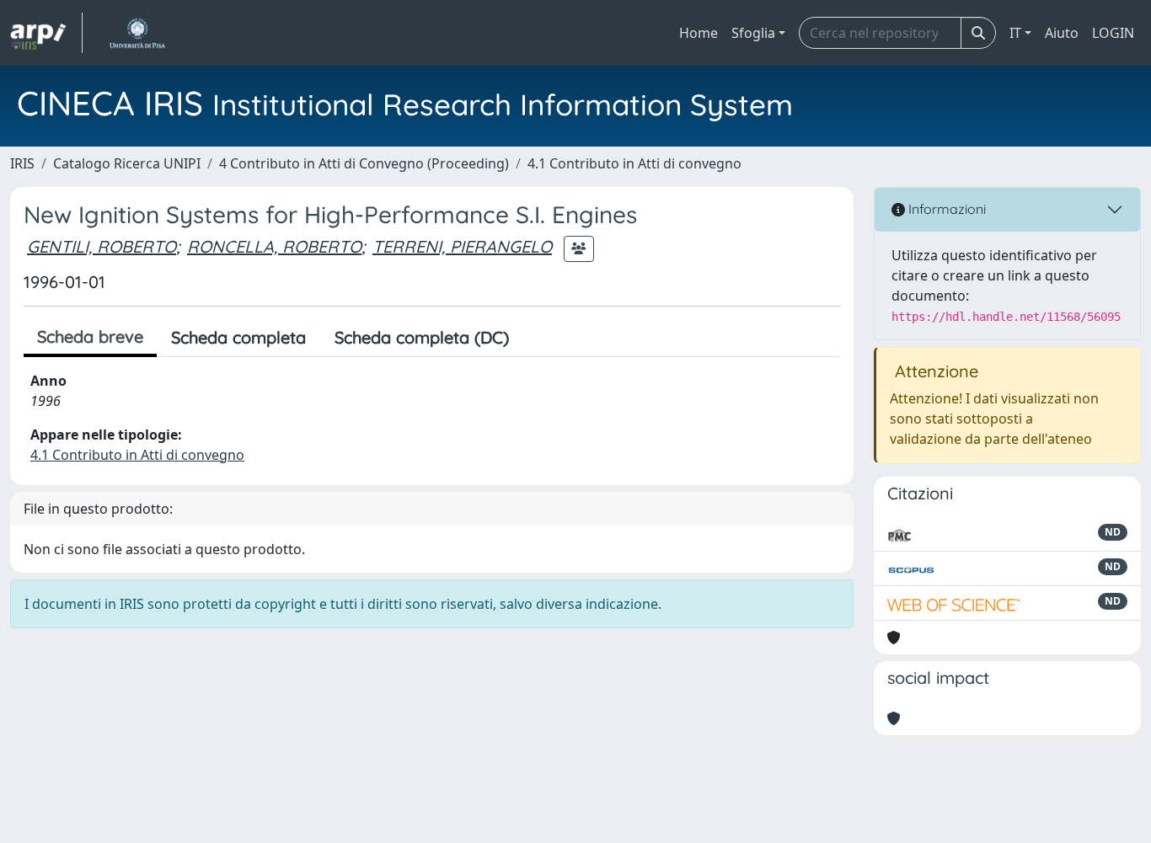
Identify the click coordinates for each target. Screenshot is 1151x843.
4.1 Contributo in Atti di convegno (634, 163)
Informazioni (945, 208)
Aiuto (1062, 33)
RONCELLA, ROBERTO (274, 246)
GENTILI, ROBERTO (101, 246)
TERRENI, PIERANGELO (462, 246)
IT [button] (1015, 33)
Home (698, 33)
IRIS (22, 163)
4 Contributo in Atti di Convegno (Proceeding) (364, 163)
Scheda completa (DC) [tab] (422, 337)
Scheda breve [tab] (90, 336)
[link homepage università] (137, 33)
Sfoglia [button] (753, 33)
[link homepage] (46, 33)
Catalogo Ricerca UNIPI (127, 163)
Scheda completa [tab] (238, 337)
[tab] (537, 337)
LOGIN (1113, 33)
